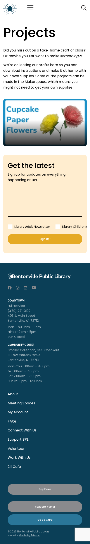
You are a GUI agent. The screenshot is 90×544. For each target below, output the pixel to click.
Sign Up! (45, 239)
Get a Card (45, 520)
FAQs (12, 421)
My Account (18, 412)
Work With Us (19, 457)
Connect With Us (22, 430)
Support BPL (18, 439)
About (13, 394)
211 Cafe (14, 466)
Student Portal (45, 506)
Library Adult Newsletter (32, 226)
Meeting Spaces (21, 403)
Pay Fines (45, 489)
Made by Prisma (29, 535)
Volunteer (16, 448)
